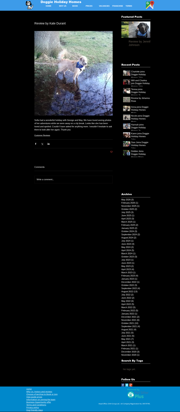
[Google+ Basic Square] (130, 385)
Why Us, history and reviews (39, 391)
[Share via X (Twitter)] (42, 144)
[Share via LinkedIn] (48, 144)
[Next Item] (146, 30)
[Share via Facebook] (35, 144)
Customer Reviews (42, 135)
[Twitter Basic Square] (126, 385)
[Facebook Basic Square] (122, 385)
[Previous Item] (125, 30)
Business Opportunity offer (38, 402)
